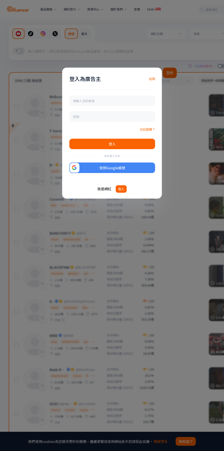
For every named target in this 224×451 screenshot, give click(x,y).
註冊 (152, 79)
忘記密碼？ (147, 129)
